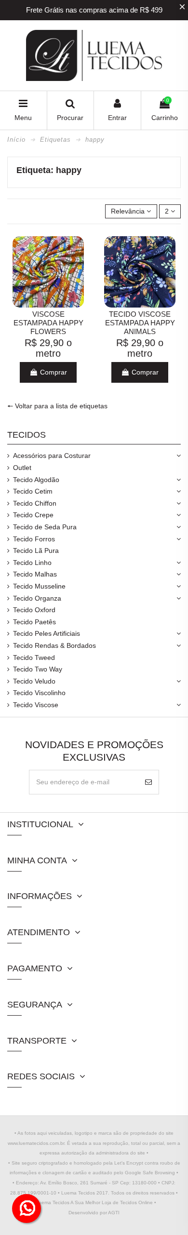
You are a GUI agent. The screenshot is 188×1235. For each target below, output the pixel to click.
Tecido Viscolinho (39, 693)
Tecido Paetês (34, 622)
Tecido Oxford (34, 610)
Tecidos (26, 435)
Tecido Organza (37, 598)
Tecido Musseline (39, 586)
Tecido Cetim (33, 491)
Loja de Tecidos (119, 1202)
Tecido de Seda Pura (45, 527)
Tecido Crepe (33, 515)
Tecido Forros (34, 539)
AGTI (114, 1212)
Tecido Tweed (34, 657)
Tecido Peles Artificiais (46, 633)
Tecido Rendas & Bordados (54, 645)
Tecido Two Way (37, 669)
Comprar (52, 372)
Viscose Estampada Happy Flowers (48, 323)
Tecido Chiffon (34, 503)
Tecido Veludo (34, 681)
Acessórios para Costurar (52, 455)
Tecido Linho (32, 562)
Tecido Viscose (35, 705)
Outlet (22, 467)
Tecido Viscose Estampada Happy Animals (140, 323)
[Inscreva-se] (148, 782)
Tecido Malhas (35, 574)
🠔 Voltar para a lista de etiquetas (57, 406)
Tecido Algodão (36, 479)
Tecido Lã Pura (36, 550)
